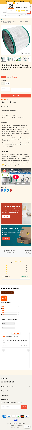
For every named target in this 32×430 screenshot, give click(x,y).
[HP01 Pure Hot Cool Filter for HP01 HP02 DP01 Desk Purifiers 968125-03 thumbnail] (3, 58)
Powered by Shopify (16, 427)
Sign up (24, 407)
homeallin (5, 72)
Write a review (24, 276)
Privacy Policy (22, 423)
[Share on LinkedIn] (8, 190)
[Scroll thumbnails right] (30, 59)
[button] (3, 350)
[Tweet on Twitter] (5, 190)
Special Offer (9, 19)
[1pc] (3, 85)
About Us (9, 423)
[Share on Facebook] (2, 190)
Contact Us (15, 423)
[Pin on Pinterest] (11, 190)
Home (2, 19)
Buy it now (16, 95)
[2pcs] (7, 85)
